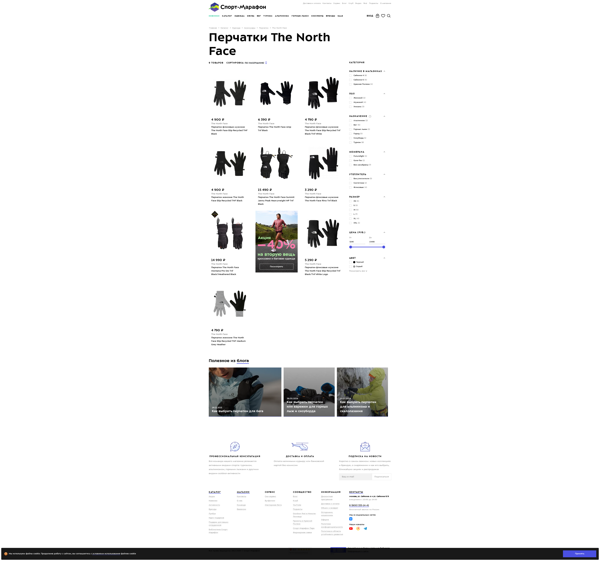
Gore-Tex (359, 161)
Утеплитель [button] (357, 174)
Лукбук (212, 514)
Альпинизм (282, 16)
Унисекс (359, 107)
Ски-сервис (270, 496)
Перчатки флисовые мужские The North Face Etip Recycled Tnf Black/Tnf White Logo (322, 270)
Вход (370, 16)
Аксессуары (249, 28)
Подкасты (373, 3)
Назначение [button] (358, 116)
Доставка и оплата (311, 3)
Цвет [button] (352, 258)
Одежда (240, 16)
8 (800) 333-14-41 (359, 505)
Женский (359, 98)
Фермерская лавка (302, 533)
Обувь (250, 16)
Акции (212, 496)
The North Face (219, 123)
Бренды (330, 16)
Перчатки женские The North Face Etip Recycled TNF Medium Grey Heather (228, 341)
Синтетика (360, 183)
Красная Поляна (363, 84)
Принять (579, 554)
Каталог (227, 16)
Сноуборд (317, 16)
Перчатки (263, 28)
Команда (241, 505)
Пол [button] (352, 93)
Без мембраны (362, 165)
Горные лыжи (300, 16)
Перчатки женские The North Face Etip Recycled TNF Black (227, 199)
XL (356, 219)
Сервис (336, 3)
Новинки (214, 16)
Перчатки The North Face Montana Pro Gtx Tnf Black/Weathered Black (225, 270)
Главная (213, 28)
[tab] (367, 71)
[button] (369, 116)
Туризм (267, 16)
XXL (357, 223)
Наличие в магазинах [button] (365, 71)
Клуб (351, 3)
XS (356, 201)
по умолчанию (254, 63)
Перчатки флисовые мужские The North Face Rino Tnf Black (321, 199)
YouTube (297, 505)
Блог (344, 3)
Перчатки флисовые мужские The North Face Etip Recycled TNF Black (229, 130)
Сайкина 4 (360, 75)
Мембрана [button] (357, 152)
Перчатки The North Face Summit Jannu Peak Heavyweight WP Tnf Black (276, 200)
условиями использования (106, 554)
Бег (259, 16)
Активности (214, 505)
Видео (358, 3)
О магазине (385, 3)
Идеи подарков (216, 518)
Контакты (326, 3)
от (350, 238)
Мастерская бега (273, 505)
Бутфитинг (270, 501)
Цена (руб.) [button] (357, 232)
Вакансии (241, 509)
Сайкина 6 (360, 80)
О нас (239, 501)
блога (243, 360)
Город (358, 134)
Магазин (243, 492)
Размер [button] (354, 197)
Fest (365, 3)
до (370, 238)
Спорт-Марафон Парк (304, 528)
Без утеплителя (363, 179)
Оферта (325, 520)
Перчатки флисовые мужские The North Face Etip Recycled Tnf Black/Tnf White (322, 130)
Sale (340, 16)
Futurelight (360, 156)
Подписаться (381, 477)
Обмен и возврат (329, 508)
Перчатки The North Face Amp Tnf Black (274, 129)
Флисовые (360, 187)
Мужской (360, 102)
